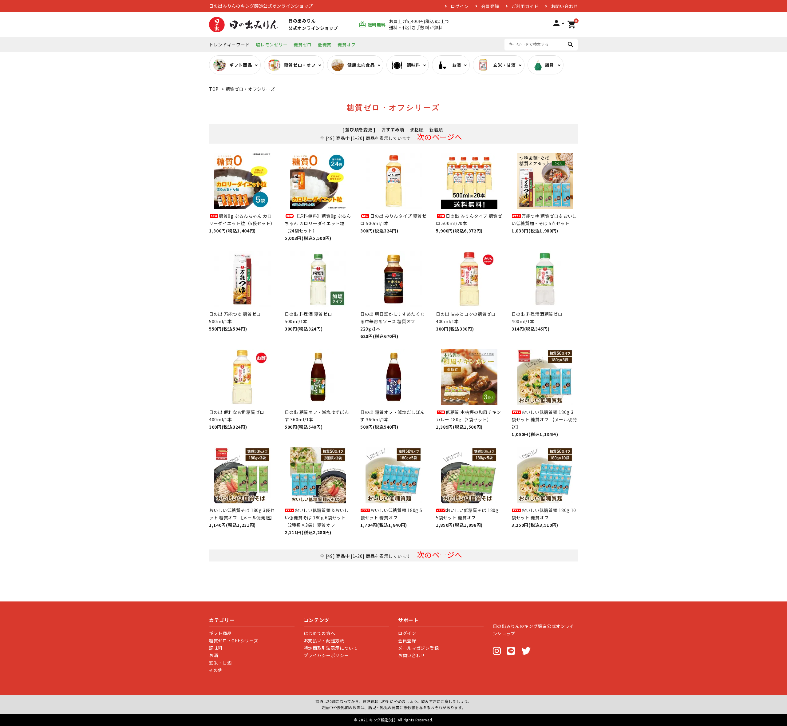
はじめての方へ (319, 633)
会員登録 (490, 6)
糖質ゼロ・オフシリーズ (250, 89)
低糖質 (324, 45)
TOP (214, 89)
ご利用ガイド (525, 6)
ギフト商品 (220, 633)
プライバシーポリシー (326, 655)
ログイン (460, 6)
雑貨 (549, 65)
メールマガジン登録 (418, 648)
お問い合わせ (564, 6)
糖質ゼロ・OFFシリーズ (233, 640)
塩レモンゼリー (271, 45)
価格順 (417, 129)
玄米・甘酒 (220, 663)
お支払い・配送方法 (324, 640)
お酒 (213, 655)
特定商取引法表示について (331, 648)
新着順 (436, 129)
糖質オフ (347, 45)
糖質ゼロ (303, 45)
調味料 (216, 648)
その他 (216, 670)
